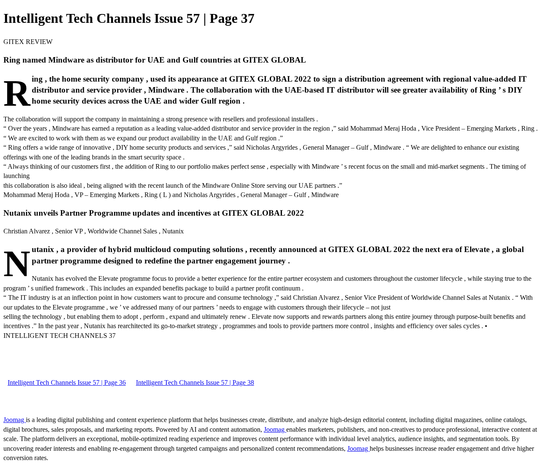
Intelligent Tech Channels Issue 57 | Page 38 (195, 382)
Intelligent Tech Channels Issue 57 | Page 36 (67, 382)
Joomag (14, 419)
